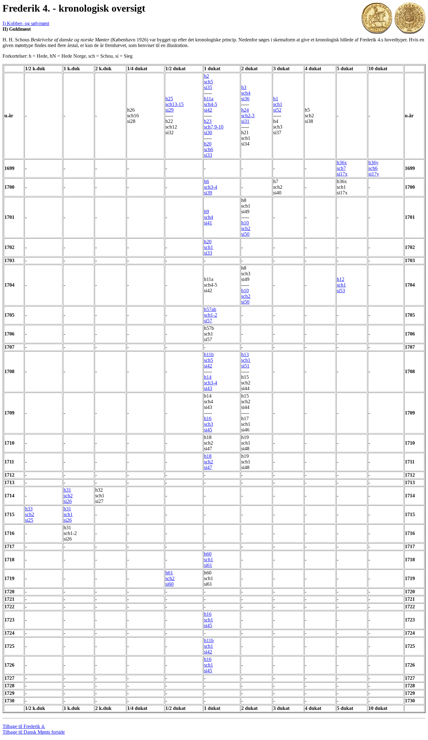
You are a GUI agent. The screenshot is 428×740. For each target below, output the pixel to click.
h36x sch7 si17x (342, 168)
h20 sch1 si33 (208, 247)
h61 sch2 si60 (170, 578)
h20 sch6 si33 (208, 149)
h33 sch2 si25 (29, 514)
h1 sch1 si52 (277, 104)
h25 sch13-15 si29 (174, 104)
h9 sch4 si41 (208, 217)
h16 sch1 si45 (208, 619)
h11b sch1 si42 (209, 646)
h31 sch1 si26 (68, 514)
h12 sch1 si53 (341, 285)
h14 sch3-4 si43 (210, 382)
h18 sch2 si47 (208, 461)
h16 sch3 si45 (208, 424)
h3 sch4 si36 (245, 93)
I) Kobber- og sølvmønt (26, 23)
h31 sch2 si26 (68, 495)
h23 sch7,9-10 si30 (213, 127)
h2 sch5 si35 (208, 81)
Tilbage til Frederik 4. (24, 726)
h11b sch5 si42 (209, 360)
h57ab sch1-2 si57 (210, 315)
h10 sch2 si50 (245, 228)
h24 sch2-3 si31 (247, 115)
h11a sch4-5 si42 (210, 104)
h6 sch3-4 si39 (210, 187)
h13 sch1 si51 (245, 360)
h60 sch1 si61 (208, 559)
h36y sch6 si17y (373, 168)
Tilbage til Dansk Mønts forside (34, 732)
